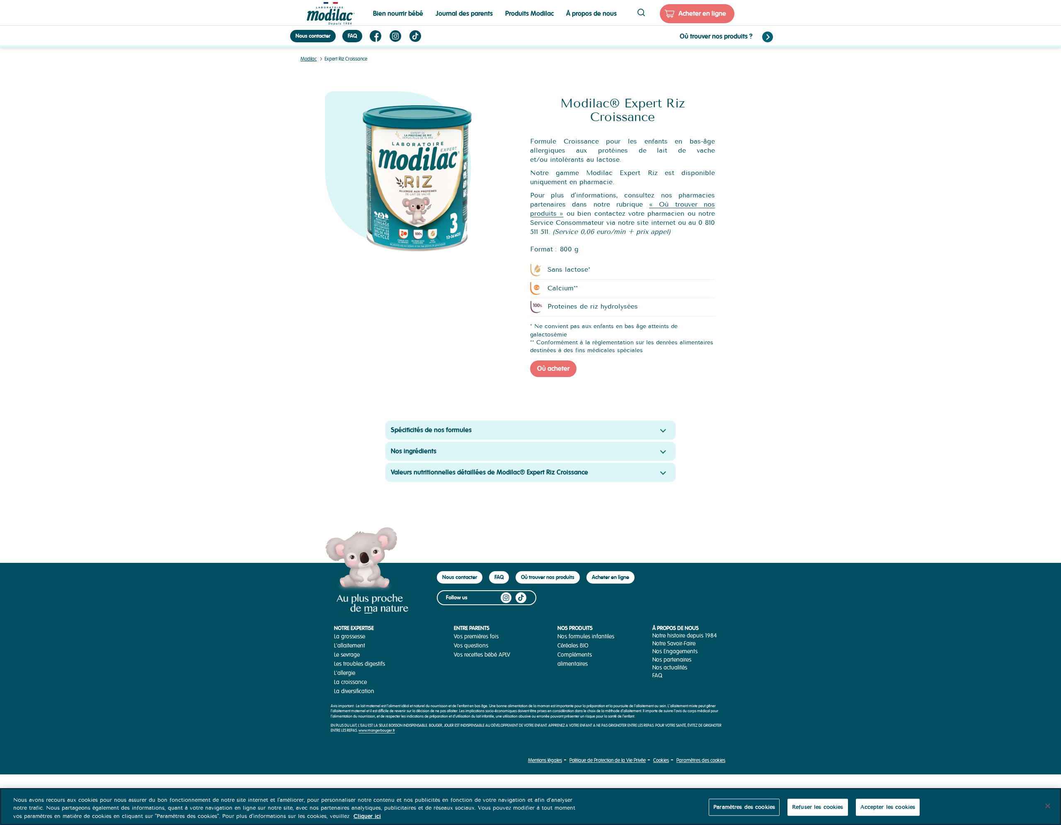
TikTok (415, 36)
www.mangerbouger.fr (377, 730)
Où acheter (553, 368)
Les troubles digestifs (359, 663)
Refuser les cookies (817, 806)
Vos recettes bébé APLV (482, 654)
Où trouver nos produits (547, 577)
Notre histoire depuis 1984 (684, 635)
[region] (530, 806)
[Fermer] (1048, 806)
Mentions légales (545, 760)
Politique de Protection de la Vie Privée (607, 760)
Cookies (661, 760)
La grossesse (349, 636)
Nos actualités (669, 667)
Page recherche (641, 12)
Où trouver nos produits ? (716, 36)
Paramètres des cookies (700, 760)
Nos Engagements (675, 651)
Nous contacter (313, 35)
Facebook (375, 36)
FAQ (352, 35)
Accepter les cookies (888, 806)
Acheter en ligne (702, 13)
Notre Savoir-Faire (673, 643)
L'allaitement (349, 645)
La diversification (354, 691)
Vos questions (471, 645)
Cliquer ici (367, 816)
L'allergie (344, 673)
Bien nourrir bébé (398, 13)
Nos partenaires (671, 659)
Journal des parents (464, 13)
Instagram (395, 36)
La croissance (350, 682)
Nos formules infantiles (585, 636)
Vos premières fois (476, 636)
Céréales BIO (573, 645)
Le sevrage (347, 654)
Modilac (308, 59)
